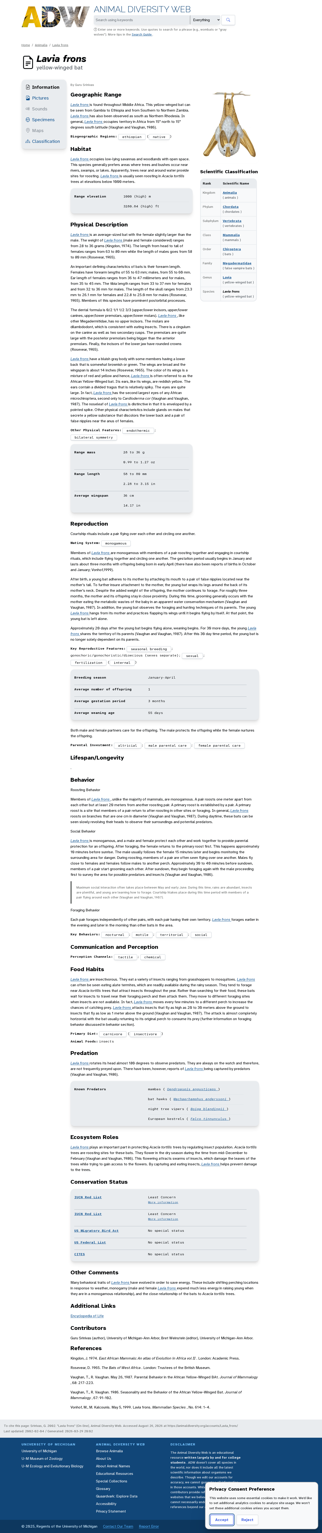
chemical (152, 957)
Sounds (39, 109)
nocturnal (114, 935)
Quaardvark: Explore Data (116, 1496)
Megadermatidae (237, 263)
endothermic (138, 430)
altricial (127, 745)
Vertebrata (232, 221)
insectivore (145, 1034)
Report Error (149, 1526)
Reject (247, 1519)
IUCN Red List (88, 1197)
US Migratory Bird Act (96, 1230)
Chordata (231, 207)
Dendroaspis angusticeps (192, 1089)
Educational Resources (114, 1473)
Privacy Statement (111, 1511)
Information (45, 87)
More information (163, 1202)
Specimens (43, 120)
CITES (79, 1254)
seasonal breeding (149, 649)
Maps (38, 130)
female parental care (219, 745)
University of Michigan (39, 1451)
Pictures (40, 98)
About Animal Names (113, 1466)
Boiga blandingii (208, 1109)
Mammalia (231, 235)
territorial (171, 935)
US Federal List (90, 1242)
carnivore (112, 1034)
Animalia (41, 45)
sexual (192, 656)
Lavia (227, 277)
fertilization (88, 662)
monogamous (116, 543)
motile (142, 935)
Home (25, 45)
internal (122, 662)
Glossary (103, 1488)
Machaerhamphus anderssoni (201, 1099)
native (159, 137)
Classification (46, 141)
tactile (125, 957)
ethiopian (131, 137)
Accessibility (106, 1503)
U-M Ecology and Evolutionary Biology (52, 1466)
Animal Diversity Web (142, 9)
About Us (103, 1458)
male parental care (168, 745)
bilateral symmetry (94, 437)
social (201, 935)
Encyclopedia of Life (87, 1315)
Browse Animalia (109, 1451)
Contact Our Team (118, 1526)
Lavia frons (60, 45)
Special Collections (111, 1481)
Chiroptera (232, 249)
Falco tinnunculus (209, 1119)
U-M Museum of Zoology (41, 1458)
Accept (221, 1519)
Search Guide (142, 34)
